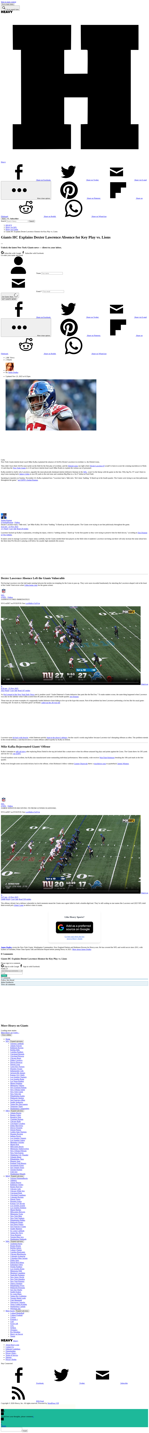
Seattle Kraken (15, 1292)
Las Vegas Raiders (17, 1081)
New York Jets (15, 1094)
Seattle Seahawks (16, 1102)
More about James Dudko (81, 949)
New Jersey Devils (17, 1277)
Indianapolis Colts (17, 1071)
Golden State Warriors (18, 1132)
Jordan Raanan (6, 520)
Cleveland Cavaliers (17, 1124)
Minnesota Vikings (17, 1085)
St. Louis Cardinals (17, 1231)
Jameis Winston (123, 764)
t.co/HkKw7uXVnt (32, 603)
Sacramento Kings (17, 1165)
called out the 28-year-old (50, 703)
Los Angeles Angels (17, 1206)
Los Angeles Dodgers (18, 1208)
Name (38, 273)
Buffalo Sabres (15, 1248)
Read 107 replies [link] (24, 691)
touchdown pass (100, 764)
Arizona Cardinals (17, 1044)
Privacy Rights (11, 1359)
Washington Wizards (17, 1174)
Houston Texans (16, 1069)
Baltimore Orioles (16, 1185)
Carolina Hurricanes (17, 1252)
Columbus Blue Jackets (18, 1258)
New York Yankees (17, 1218)
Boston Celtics (15, 1115)
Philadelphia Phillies (17, 1220)
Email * (39, 291)
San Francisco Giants (18, 1227)
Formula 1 (14, 1319)
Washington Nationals (18, 1239)
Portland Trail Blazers (18, 1163)
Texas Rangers (15, 1235)
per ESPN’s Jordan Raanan (28, 480)
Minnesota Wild (16, 1271)
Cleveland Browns (17, 1056)
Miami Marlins (15, 1210)
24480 (3, 899)
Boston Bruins (15, 1246)
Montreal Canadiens (17, 1273)
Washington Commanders (19, 1109)
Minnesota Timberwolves (19, 1149)
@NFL (3, 597)
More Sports (10, 1311)
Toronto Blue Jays (17, 1237)
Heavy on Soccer (16, 1334)
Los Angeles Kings (17, 1269)
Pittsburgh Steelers (17, 1098)
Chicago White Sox (17, 1191)
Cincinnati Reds (16, 1193)
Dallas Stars (14, 1260)
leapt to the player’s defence (57, 738)
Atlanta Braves (15, 1183)
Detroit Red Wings (17, 1263)
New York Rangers (17, 1281)
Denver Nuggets (16, 1128)
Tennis (12, 1336)
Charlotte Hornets (16, 1119)
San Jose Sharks (16, 1290)
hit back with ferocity (20, 738)
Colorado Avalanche (17, 1256)
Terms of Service (12, 1355)
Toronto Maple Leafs (18, 1298)
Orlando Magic (15, 1157)
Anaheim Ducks (16, 1244)
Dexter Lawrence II (97, 466)
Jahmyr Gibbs (24, 474)
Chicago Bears (15, 1058)
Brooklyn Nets (15, 1117)
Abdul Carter (19, 905)
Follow (17, 522)
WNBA (13, 1328)
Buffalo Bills (15, 1050)
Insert (25, 1431)
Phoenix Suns (15, 1161)
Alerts (4, 219)
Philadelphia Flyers (17, 1286)
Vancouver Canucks (17, 1302)
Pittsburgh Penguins (17, 1288)
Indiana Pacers (15, 1136)
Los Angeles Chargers (18, 1077)
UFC (12, 1326)
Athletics (13, 1180)
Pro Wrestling (15, 1332)
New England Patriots (18, 1088)
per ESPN (17, 754)
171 (2, 529)
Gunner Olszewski (81, 764)
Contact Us (10, 1347)
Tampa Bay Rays (16, 1233)
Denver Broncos (16, 1062)
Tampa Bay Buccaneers (19, 1104)
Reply (6, 529)
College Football (16, 1315)
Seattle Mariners (16, 1229)
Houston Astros (16, 1201)
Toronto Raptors (16, 1170)
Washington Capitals (17, 1307)
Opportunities (11, 1351)
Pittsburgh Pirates (16, 1222)
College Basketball (17, 1313)
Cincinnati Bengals (17, 1054)
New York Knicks (17, 1153)
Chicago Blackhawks (18, 1254)
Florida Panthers (16, 1267)
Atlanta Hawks (15, 1113)
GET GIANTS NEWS (9, 299)
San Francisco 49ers (17, 1100)
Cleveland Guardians (18, 1195)
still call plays (21, 752)
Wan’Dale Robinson (107, 758)
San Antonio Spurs (17, 1168)
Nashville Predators (17, 1275)
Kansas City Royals (17, 1204)
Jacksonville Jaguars (17, 1073)
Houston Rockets (16, 1134)
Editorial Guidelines (13, 1349)
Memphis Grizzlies (17, 1142)
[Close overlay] (2, 243)
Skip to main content (8, 2)
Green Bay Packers (17, 1067)
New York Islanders (17, 1279)
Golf (12, 1322)
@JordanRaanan (7, 522)
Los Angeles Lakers (17, 1140)
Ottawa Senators (16, 1283)
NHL (7, 1241)
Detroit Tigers (15, 1199)
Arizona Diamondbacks (19, 1178)
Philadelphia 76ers (17, 1159)
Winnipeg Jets (15, 1309)
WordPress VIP (53, 1403)
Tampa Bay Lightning (18, 1296)
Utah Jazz (13, 1172)
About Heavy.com (12, 1345)
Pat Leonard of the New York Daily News (18, 694)
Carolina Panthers (16, 1052)
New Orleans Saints (17, 1090)
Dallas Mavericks (16, 1126)
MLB (8, 1176)
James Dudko (13, 372)
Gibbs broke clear (30, 585)
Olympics (13, 1330)
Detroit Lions (73, 466)
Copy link (12, 529)
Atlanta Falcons (16, 1046)
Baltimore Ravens (16, 1048)
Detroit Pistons (15, 1130)
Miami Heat (14, 1144)
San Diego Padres (16, 1224)
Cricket (13, 1317)
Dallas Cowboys (16, 1060)
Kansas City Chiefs (17, 1075)
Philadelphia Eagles (17, 1096)
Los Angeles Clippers (18, 1138)
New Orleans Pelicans (18, 1151)
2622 (3, 691)
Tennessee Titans (16, 1106)
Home (8, 1039)
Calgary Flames (16, 1250)
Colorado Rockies (17, 1197)
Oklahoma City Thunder (19, 1155)
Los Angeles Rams (17, 1079)
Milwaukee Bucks (17, 1147)
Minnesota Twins (16, 1214)
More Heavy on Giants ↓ (10, 1033)
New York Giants (19, 468)
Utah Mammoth (16, 1300)
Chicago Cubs (15, 1189)
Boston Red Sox (16, 1187)
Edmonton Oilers (16, 1265)
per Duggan (74, 697)
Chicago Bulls (15, 1121)
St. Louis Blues (16, 1294)
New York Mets (16, 1216)
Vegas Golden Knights (18, 1304)
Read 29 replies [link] (22, 529)
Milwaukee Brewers (17, 1212)
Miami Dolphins (16, 1083)
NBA (8, 1111)
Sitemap (9, 1357)
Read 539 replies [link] (25, 899)
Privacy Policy (11, 1353)
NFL (85, 472)
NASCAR (14, 1324)
